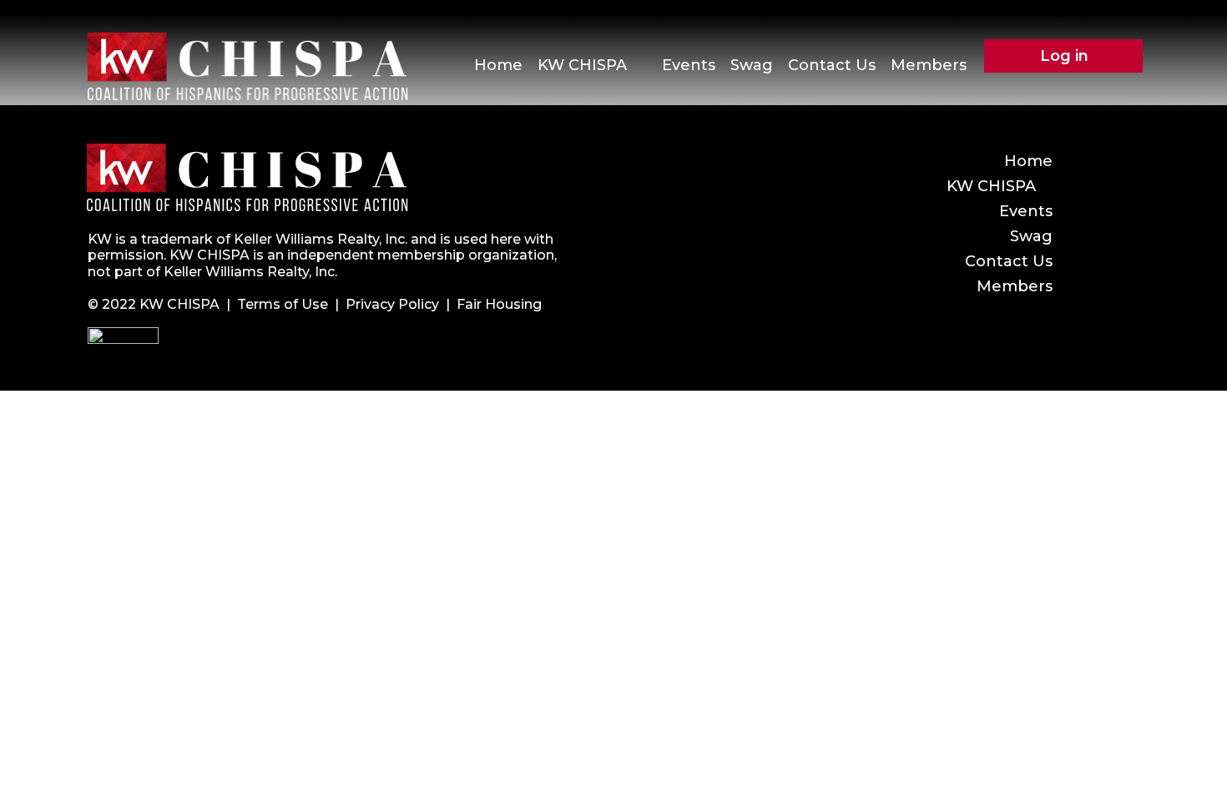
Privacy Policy (392, 304)
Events (688, 65)
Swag (751, 65)
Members (929, 65)
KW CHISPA (582, 65)
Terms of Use (282, 304)
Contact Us (832, 65)
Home (498, 65)
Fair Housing (499, 304)
